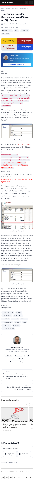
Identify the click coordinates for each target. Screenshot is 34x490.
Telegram (18, 355)
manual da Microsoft (23, 144)
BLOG (3, 8)
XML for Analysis (9, 328)
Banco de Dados (9, 8)
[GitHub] (11, 358)
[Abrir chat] (26, 2)
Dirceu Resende (7, 2)
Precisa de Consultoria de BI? (10, 41)
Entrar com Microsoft (25, 454)
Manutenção (22, 8)
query (18, 322)
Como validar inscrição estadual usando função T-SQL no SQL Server (19, 387)
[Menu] (30, 2)
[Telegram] (26, 477)
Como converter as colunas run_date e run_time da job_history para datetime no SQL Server (15, 375)
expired (15, 319)
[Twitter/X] (15, 358)
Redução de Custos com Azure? (26, 47)
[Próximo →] (31, 404)
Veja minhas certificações (17, 362)
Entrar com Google (11, 454)
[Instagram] (18, 358)
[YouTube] (28, 355)
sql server (7, 325)
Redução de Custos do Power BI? (26, 41)
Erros (16, 8)
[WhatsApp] (22, 477)
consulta (6, 319)
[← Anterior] (26, 404)
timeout (16, 325)
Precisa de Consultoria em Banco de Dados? (10, 47)
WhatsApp (9, 355)
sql (25, 322)
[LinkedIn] (24, 355)
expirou (24, 319)
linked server (8, 322)
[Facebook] (22, 358)
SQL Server (5, 34)
